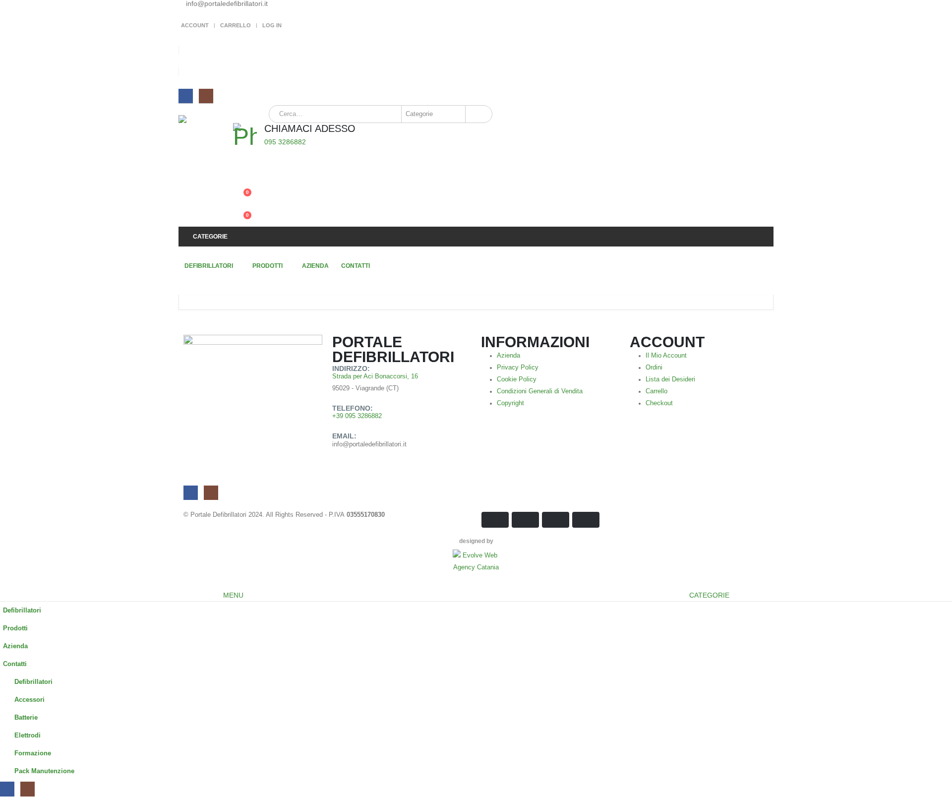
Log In (272, 25)
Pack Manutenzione (44, 771)
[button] (6, 583)
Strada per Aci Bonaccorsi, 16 (375, 376)
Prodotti (267, 265)
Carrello (235, 25)
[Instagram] (206, 96)
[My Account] (240, 174)
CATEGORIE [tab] (709, 595)
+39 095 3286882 (357, 416)
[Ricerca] (478, 114)
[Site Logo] (205, 142)
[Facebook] (185, 96)
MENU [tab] (233, 595)
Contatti (355, 265)
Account (195, 25)
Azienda (315, 265)
